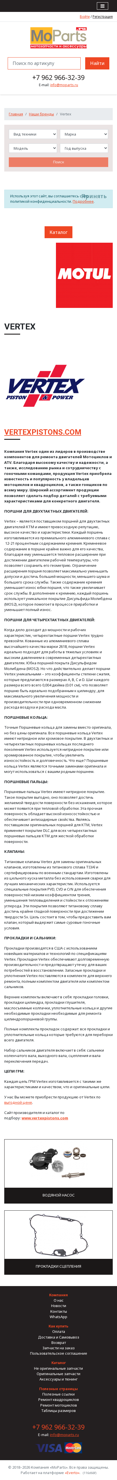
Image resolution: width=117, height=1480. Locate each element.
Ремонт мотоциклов (58, 1405)
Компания (58, 1295)
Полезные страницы (58, 1389)
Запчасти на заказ (59, 1347)
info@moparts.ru (64, 85)
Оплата (58, 1331)
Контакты (58, 1311)
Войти (85, 16)
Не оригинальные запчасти (58, 1368)
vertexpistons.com (42, 432)
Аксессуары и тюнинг (58, 1379)
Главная (16, 114)
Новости (58, 1305)
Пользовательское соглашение (58, 1353)
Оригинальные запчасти (58, 1373)
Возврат (58, 1342)
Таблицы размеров (58, 1410)
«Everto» (72, 1472)
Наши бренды (41, 114)
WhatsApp (58, 1316)
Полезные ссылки (58, 1394)
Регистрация (103, 16)
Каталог (58, 232)
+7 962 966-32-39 (58, 77)
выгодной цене (18, 1102)
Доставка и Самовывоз (58, 1337)
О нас (59, 1300)
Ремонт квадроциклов (58, 1399)
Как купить (58, 1326)
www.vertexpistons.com (45, 1117)
